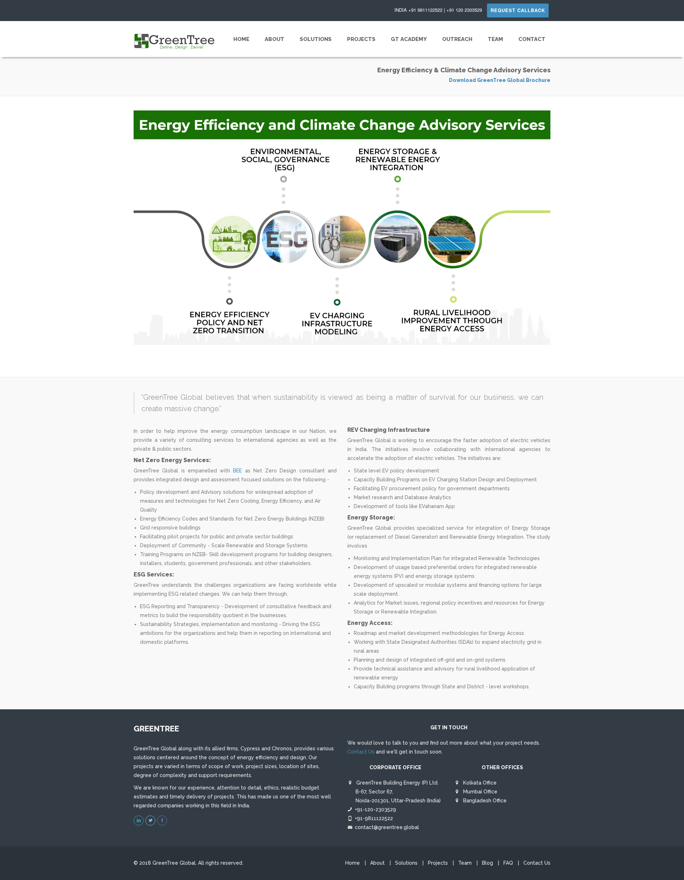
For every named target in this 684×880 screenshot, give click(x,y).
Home (241, 39)
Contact (531, 39)
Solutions (316, 39)
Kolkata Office (479, 783)
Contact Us (360, 752)
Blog (487, 863)
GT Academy (409, 39)
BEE (237, 470)
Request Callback (518, 10)
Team (495, 39)
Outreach (457, 39)
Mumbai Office (479, 791)
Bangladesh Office (484, 800)
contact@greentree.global (387, 827)
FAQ (508, 863)
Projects (361, 39)
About (274, 39)
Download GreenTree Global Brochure (499, 80)
